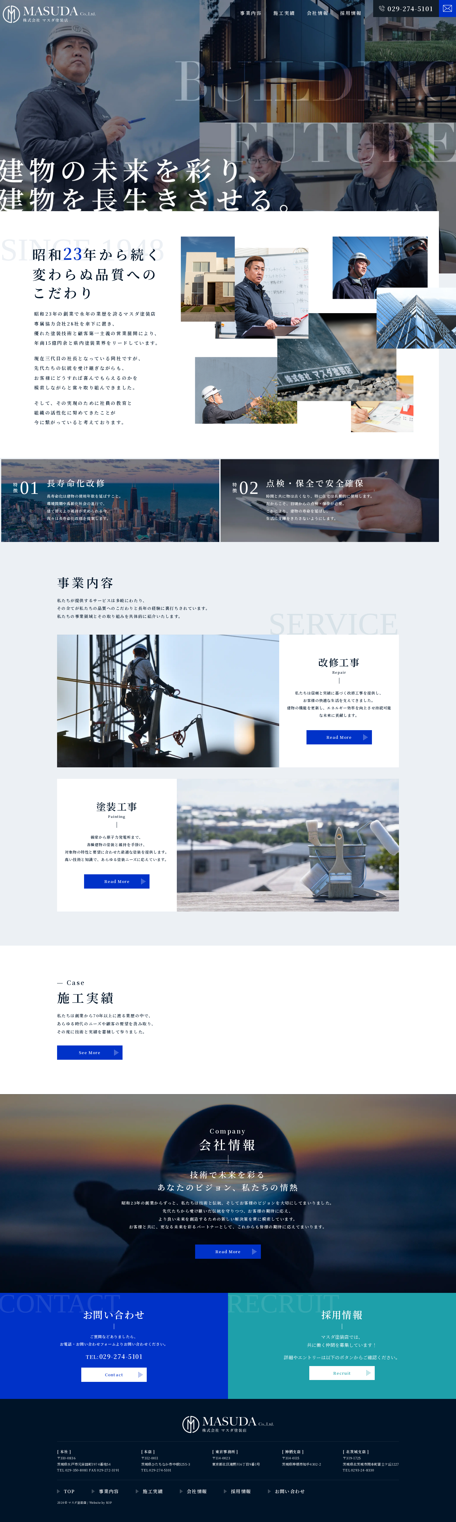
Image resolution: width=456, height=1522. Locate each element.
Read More (339, 737)
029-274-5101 (410, 8)
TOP (69, 1491)
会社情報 (318, 13)
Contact (114, 1375)
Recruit (342, 1373)
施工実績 (284, 13)
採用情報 (351, 13)
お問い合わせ (290, 1491)
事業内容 (251, 13)
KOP (109, 1502)
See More (90, 1052)
